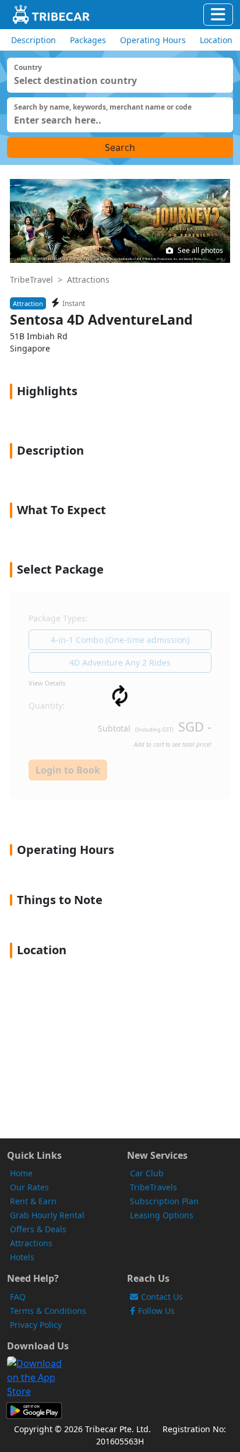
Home (21, 1173)
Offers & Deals (38, 1229)
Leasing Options (161, 1215)
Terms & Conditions (48, 1310)
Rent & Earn (33, 1201)
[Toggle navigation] (218, 14)
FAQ (18, 1296)
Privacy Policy (36, 1324)
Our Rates (29, 1187)
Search (120, 147)
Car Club (147, 1173)
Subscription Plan (164, 1201)
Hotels (22, 1257)
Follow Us (156, 1310)
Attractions (88, 279)
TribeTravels (153, 1187)
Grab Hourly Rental (47, 1215)
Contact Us (162, 1296)
